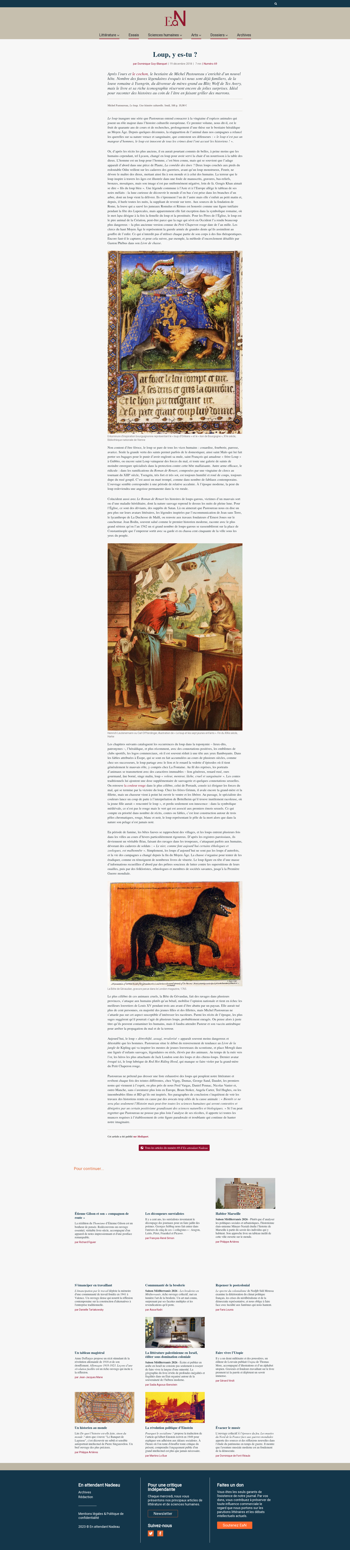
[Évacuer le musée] (245, 1407)
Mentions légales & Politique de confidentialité (101, 1516)
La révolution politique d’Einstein (169, 1427)
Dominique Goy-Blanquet (152, 63)
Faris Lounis (227, 1309)
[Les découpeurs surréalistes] (175, 1193)
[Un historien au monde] (104, 1407)
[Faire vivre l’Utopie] (245, 1332)
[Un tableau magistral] (104, 1332)
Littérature (107, 35)
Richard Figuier (87, 1242)
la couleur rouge (135, 785)
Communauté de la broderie (165, 1285)
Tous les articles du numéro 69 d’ (176, 1148)
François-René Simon (162, 1238)
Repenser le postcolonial (233, 1285)
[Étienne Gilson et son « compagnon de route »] (104, 1193)
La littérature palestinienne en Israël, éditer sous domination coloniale (171, 1354)
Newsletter (162, 1513)
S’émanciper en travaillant (93, 1285)
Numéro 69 (210, 63)
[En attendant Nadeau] (175, 18)
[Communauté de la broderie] (175, 1264)
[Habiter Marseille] (245, 1193)
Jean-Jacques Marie (91, 1377)
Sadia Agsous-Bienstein (163, 1384)
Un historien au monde (91, 1427)
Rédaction (85, 1497)
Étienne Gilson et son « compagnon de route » (102, 1215)
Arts (194, 35)
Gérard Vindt (227, 1380)
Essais (134, 35)
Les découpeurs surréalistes (164, 1213)
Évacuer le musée (228, 1427)
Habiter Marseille (228, 1213)
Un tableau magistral (89, 1352)
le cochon (140, 73)
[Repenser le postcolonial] (245, 1264)
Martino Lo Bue (158, 1455)
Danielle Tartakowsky (91, 1309)
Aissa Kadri (156, 1309)
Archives (244, 35)
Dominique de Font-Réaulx (235, 1455)
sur (141, 1136)
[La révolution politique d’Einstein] (175, 1407)
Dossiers (217, 35)
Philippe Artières (229, 1241)
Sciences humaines (163, 35)
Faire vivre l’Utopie (229, 1352)
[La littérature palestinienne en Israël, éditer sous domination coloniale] (175, 1332)
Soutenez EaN (235, 1525)
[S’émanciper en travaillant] (104, 1264)
